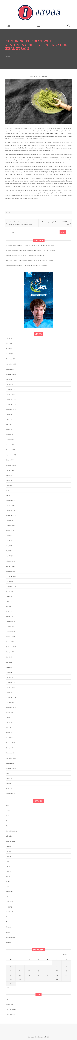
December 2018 (10, 753)
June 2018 (9, 778)
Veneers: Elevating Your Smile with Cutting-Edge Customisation (25, 255)
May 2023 (9, 485)
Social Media (10, 912)
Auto (7, 806)
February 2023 (10, 500)
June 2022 (9, 541)
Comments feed (11, 1009)
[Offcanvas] (8, 26)
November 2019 (11, 697)
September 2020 (11, 647)
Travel (8, 932)
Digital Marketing (11, 831)
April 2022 (9, 551)
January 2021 (10, 627)
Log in (8, 999)
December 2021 (10, 571)
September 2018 (11, 768)
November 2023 (11, 455)
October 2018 (10, 763)
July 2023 (9, 475)
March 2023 (9, 495)
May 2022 (9, 546)
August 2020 (10, 652)
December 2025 (10, 359)
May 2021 (9, 606)
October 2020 (10, 642)
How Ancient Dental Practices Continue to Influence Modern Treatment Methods (30, 250)
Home (8, 881)
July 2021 (9, 596)
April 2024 (9, 430)
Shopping (9, 907)
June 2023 (9, 480)
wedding (8, 942)
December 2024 (10, 399)
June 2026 (9, 339)
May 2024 (9, 424)
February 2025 (10, 389)
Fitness (8, 856)
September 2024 (11, 409)
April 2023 (9, 490)
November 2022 (11, 515)
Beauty (8, 811)
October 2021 (10, 581)
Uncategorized (10, 937)
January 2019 (10, 748)
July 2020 (9, 657)
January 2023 (10, 505)
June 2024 (9, 419)
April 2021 (9, 611)
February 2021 (10, 621)
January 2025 (10, 394)
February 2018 (10, 793)
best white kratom (52, 133)
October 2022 (10, 520)
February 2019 (10, 743)
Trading (8, 927)
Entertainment (10, 841)
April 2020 (9, 672)
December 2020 (10, 632)
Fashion (8, 846)
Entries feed (9, 1004)
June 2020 (9, 662)
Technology (9, 922)
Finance (8, 851)
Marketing (9, 891)
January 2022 (10, 566)
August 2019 (10, 712)
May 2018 (9, 783)
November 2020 (11, 637)
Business (9, 816)
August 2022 (10, 531)
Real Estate (9, 902)
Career (8, 821)
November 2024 (11, 404)
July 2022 (9, 536)
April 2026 (9, 349)
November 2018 (11, 758)
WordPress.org (10, 1014)
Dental (8, 826)
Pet (7, 897)
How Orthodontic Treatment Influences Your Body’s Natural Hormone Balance (30, 245)
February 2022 (10, 561)
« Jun (7, 987)
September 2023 (11, 465)
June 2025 (9, 379)
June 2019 (9, 723)
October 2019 (10, 702)
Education (9, 836)
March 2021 (9, 616)
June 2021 (9, 601)
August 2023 (10, 470)
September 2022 (11, 526)
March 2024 (9, 435)
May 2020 (9, 667)
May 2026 (9, 344)
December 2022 (10, 510)
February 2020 (10, 682)
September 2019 (11, 707)
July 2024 (9, 414)
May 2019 (9, 728)
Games (8, 866)
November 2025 (11, 364)
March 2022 (9, 556)
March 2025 (9, 384)
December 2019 (10, 692)
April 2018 (9, 788)
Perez (44, 76)
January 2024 (10, 445)
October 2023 (10, 460)
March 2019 (9, 738)
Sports (8, 917)
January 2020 (10, 687)
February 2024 (10, 440)
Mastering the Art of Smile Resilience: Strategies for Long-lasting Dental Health (30, 260)
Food (7, 861)
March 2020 (9, 677)
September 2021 (11, 586)
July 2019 (9, 717)
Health (8, 212)
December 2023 (10, 450)
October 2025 (10, 369)
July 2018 (9, 773)
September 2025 (11, 374)
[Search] (68, 25)
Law (7, 886)
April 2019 (9, 733)
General (8, 871)
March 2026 (9, 354)
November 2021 (11, 576)
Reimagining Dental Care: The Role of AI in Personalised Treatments (26, 265)
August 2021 (10, 591)
